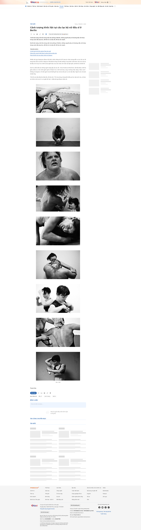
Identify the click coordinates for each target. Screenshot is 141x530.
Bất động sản (101, 6)
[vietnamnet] (34, 2)
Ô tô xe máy (59, 493)
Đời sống (81, 6)
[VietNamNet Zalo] (109, 508)
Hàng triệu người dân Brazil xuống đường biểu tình (43, 53)
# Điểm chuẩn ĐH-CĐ (55, 2)
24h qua (105, 496)
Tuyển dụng (103, 513)
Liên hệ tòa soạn (45, 512)
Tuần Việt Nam (89, 2)
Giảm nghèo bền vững (77, 496)
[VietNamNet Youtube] (102, 508)
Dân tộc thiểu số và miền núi (94, 487)
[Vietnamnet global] (97, 2)
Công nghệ (92, 6)
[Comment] (46, 34)
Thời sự (34, 6)
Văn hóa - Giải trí (73, 6)
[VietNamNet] (25, 6)
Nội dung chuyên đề (92, 490)
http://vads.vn (77, 514)
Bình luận (33, 393)
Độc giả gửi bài (107, 511)
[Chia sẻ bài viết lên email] (37, 34)
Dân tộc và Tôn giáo (48, 6)
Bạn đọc (111, 6)
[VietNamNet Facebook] (99, 508)
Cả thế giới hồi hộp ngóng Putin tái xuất (40, 51)
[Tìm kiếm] (110, 2)
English (89, 493)
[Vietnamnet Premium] (34, 488)
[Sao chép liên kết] (40, 34)
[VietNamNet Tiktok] (106, 508)
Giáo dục (56, 6)
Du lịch (107, 6)
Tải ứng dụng (99, 511)
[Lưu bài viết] (43, 34)
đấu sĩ (40, 396)
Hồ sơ (88, 496)
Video (104, 487)
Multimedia (105, 490)
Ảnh (88, 499)
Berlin (54, 396)
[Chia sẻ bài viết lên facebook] (31, 34)
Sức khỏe (86, 6)
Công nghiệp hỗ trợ (77, 493)
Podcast (105, 493)
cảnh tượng (47, 396)
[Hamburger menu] (115, 6)
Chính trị (29, 6)
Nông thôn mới (75, 499)
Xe (96, 6)
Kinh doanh (40, 6)
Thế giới (61, 6)
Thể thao (66, 6)
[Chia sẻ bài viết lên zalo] (34, 34)
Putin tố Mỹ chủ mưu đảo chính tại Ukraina (41, 55)
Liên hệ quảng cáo (75, 505)
